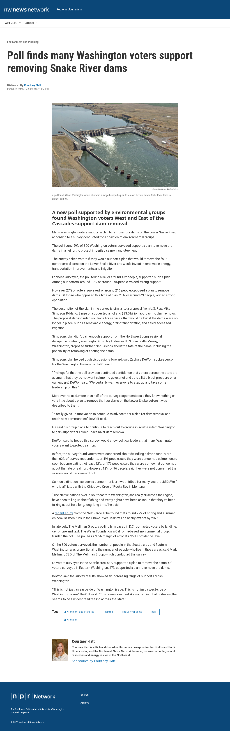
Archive (84, 703)
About (29, 23)
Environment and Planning (23, 42)
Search (84, 694)
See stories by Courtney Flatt (94, 661)
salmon (109, 611)
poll (153, 611)
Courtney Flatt (32, 85)
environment (71, 619)
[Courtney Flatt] (60, 650)
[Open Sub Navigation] (20, 23)
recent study (64, 513)
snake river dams (132, 611)
